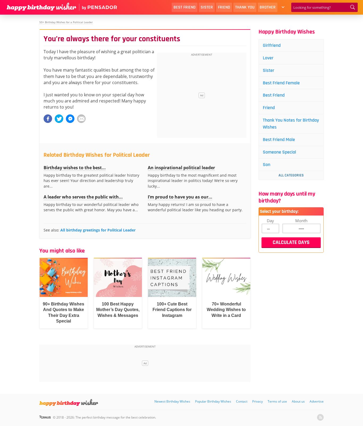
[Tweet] (59, 118)
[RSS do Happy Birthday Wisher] (320, 417)
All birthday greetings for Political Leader (98, 230)
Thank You (245, 7)
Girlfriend (272, 45)
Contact (241, 401)
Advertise (317, 401)
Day (270, 220)
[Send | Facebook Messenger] (70, 118)
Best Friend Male (279, 140)
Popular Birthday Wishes (213, 401)
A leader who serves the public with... (83, 197)
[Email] (81, 118)
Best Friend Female (281, 83)
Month (301, 220)
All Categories (291, 175)
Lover (268, 58)
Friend (224, 7)
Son (266, 165)
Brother (268, 7)
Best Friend (185, 7)
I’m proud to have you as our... (180, 197)
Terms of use (277, 401)
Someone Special (279, 152)
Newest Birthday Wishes (172, 401)
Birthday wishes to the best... (75, 168)
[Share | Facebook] (48, 118)
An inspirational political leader (181, 168)
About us (298, 401)
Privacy (257, 401)
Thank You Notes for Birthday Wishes (291, 123)
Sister (207, 7)
